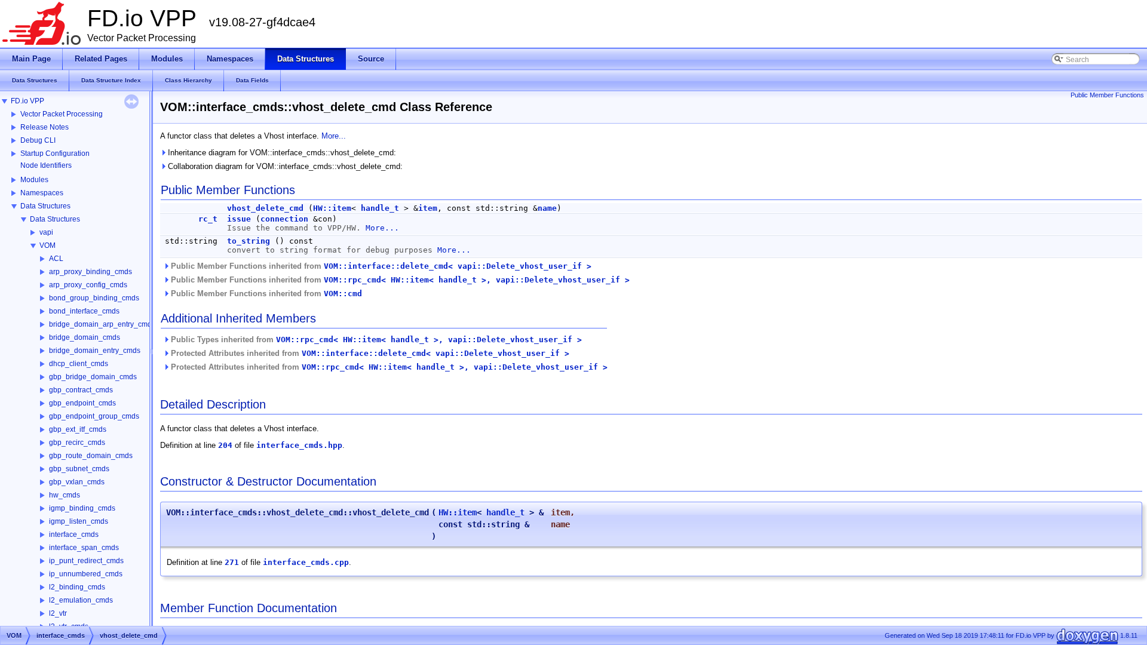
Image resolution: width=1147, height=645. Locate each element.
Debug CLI (38, 140)
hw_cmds (64, 495)
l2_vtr (58, 613)
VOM (47, 245)
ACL (56, 258)
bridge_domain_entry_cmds (94, 350)
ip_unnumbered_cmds (85, 574)
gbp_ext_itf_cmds (77, 429)
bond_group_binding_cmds (94, 298)
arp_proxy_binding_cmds (90, 272)
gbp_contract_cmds (81, 390)
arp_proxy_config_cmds (88, 285)
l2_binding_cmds (77, 587)
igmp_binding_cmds (82, 508)
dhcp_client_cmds (78, 364)
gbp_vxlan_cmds (77, 482)
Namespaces (41, 193)
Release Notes (44, 127)
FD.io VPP (27, 101)
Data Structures (45, 206)
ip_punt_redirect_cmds (86, 561)
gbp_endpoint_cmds (82, 403)
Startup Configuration (55, 153)
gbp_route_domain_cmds (91, 456)
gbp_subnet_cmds (79, 469)
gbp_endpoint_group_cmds (94, 416)
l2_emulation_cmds (81, 600)
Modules (34, 180)
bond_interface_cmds (84, 311)
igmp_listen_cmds (78, 521)
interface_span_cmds (84, 547)
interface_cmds (74, 534)
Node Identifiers (46, 165)
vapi (46, 232)
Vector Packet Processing (61, 114)
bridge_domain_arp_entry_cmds (102, 324)
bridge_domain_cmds (84, 337)
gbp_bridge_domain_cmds (93, 377)
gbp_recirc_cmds (77, 442)
